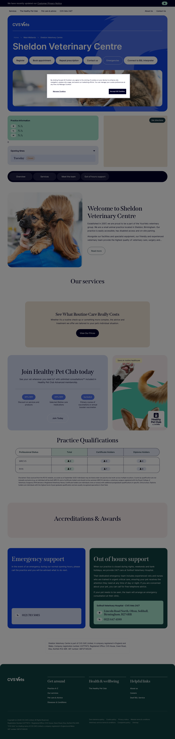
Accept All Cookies (117, 91)
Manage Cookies (59, 91)
